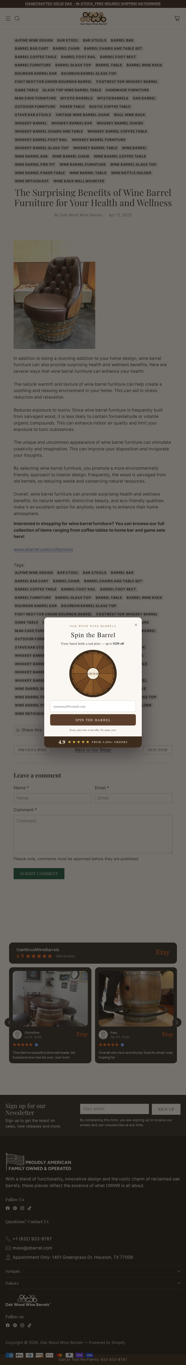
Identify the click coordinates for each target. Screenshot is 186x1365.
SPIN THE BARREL (93, 720)
